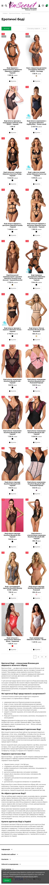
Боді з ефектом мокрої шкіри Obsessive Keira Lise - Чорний (36, 173)
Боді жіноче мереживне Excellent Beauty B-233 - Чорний (36, 432)
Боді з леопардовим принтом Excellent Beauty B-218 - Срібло (12, 588)
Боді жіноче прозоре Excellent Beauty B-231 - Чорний (12, 483)
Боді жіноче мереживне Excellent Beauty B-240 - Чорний (12, 432)
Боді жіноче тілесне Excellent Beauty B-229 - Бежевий (36, 329)
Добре (7, 880)
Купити (13, 81)
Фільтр (6, 28)
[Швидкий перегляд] (21, 39)
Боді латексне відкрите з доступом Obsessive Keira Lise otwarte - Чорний (36, 225)
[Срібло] (12, 594)
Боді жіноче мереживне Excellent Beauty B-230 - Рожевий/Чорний (36, 483)
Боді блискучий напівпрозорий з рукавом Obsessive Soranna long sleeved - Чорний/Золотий (12, 277)
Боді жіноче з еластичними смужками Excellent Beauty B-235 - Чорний (36, 536)
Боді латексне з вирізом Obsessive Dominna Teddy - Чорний (12, 173)
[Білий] (36, 644)
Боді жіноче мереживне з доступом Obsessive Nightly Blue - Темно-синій (36, 122)
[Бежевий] (36, 336)
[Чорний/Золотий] (12, 284)
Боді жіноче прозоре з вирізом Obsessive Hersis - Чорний (12, 329)
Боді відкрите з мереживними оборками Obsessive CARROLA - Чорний (12, 70)
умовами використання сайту (26, 876)
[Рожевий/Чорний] (36, 387)
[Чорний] (12, 77)
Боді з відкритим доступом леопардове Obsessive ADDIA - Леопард (36, 69)
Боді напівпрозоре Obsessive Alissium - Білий (36, 638)
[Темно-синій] (36, 129)
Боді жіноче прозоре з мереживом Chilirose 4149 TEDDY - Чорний (12, 122)
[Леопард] (36, 76)
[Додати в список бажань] (21, 36)
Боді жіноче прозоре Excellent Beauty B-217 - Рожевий (36, 588)
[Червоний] (12, 646)
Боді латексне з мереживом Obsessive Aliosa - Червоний (12, 639)
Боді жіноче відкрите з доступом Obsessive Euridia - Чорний (12, 225)
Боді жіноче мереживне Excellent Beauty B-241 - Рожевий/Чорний (36, 381)
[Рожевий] (36, 594)
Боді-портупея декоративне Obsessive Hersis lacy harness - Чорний (36, 277)
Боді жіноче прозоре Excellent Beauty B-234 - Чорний (12, 535)
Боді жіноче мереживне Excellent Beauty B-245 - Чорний (12, 381)
